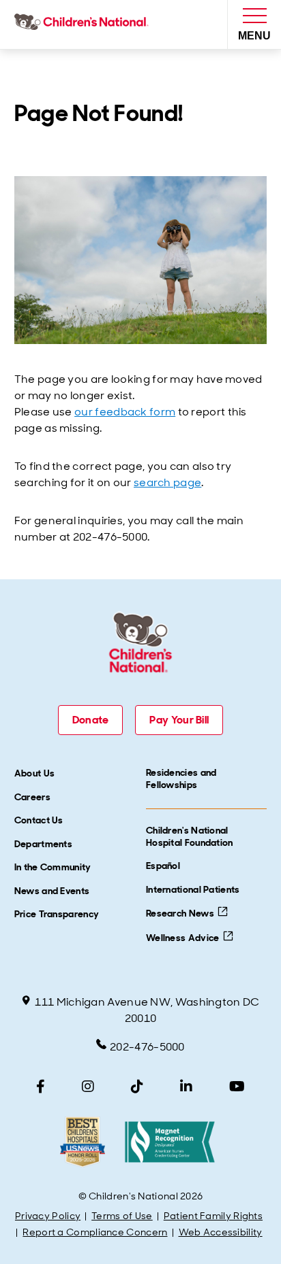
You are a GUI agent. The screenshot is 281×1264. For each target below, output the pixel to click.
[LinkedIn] (186, 1086)
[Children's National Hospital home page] (84, 24)
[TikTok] (137, 1086)
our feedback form (124, 412)
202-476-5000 (147, 1047)
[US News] (82, 1141)
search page (167, 482)
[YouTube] (237, 1086)
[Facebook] (40, 1086)
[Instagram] (88, 1086)
